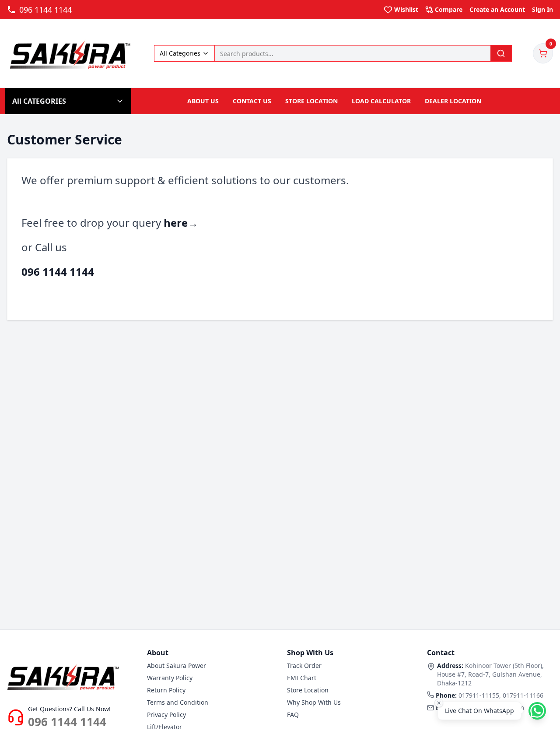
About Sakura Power (176, 665)
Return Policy (166, 690)
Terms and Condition (177, 702)
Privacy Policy (166, 714)
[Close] (438, 703)
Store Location (308, 690)
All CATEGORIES (39, 101)
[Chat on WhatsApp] (537, 711)
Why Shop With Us (314, 702)
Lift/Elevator (164, 727)
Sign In (542, 9)
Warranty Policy (169, 678)
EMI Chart (301, 678)
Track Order (304, 665)
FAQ (293, 714)
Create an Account (497, 9)
